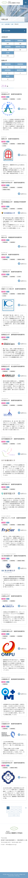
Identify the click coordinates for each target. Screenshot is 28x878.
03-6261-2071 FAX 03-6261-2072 (12, 842)
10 (14, 815)
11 (18, 815)
